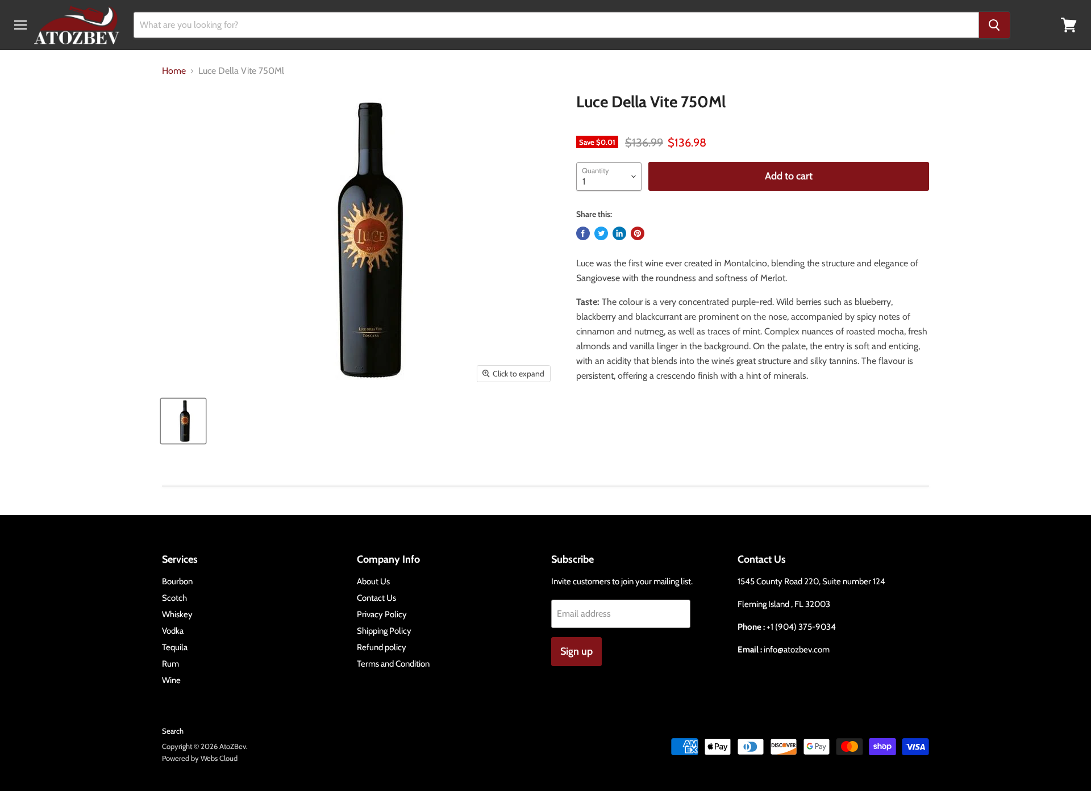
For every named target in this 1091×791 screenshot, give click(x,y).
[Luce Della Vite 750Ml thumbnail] (183, 421)
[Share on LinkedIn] (619, 233)
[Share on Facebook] (583, 233)
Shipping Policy (384, 631)
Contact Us (376, 598)
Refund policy (381, 647)
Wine (171, 680)
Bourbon (177, 581)
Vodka (173, 631)
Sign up (576, 651)
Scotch (174, 598)
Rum (170, 664)
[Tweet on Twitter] (601, 233)
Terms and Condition (393, 664)
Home (174, 71)
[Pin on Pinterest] (637, 233)
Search (173, 730)
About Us (373, 581)
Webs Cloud (219, 758)
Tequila (175, 647)
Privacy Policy (382, 614)
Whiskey (177, 614)
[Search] (994, 25)
